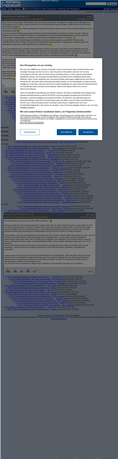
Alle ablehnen (66, 132)
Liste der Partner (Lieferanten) (31, 123)
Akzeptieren (88, 132)
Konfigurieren (30, 132)
